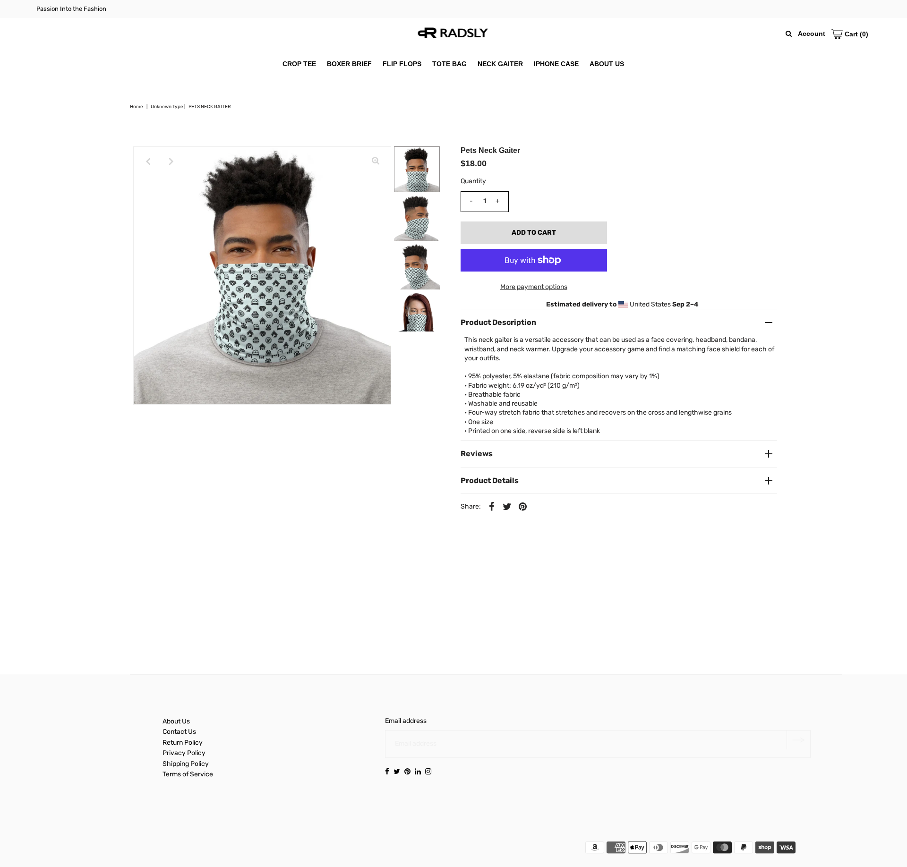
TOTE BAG (449, 64)
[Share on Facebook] (492, 507)
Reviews (477, 453)
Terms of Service (188, 774)
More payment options (533, 287)
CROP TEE (299, 64)
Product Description (498, 322)
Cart (855, 34)
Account (811, 33)
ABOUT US (607, 64)
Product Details (490, 480)
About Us (176, 721)
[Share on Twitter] (507, 507)
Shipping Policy (186, 764)
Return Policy (183, 743)
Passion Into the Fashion (71, 8)
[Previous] (148, 161)
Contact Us (179, 732)
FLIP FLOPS (402, 64)
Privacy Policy (184, 753)
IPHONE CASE (556, 64)
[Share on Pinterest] (523, 507)
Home (136, 107)
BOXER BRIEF (349, 64)
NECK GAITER (500, 64)
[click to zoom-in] (375, 161)
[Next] (171, 161)
